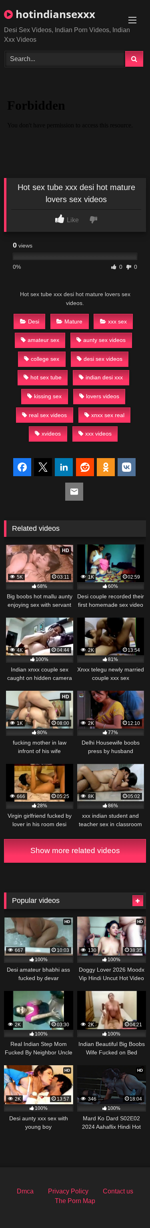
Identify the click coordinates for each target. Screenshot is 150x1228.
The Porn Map (75, 1200)
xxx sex (117, 321)
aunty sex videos (104, 340)
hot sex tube (46, 377)
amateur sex (43, 340)
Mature (73, 321)
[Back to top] (125, 1204)
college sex (45, 359)
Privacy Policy (68, 1191)
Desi (33, 321)
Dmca (25, 1191)
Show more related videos (75, 850)
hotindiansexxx (54, 14)
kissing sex (48, 396)
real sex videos (48, 415)
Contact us (118, 1191)
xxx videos (98, 433)
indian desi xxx (104, 377)
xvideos (51, 433)
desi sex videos (103, 359)
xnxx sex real (107, 415)
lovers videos (102, 396)
